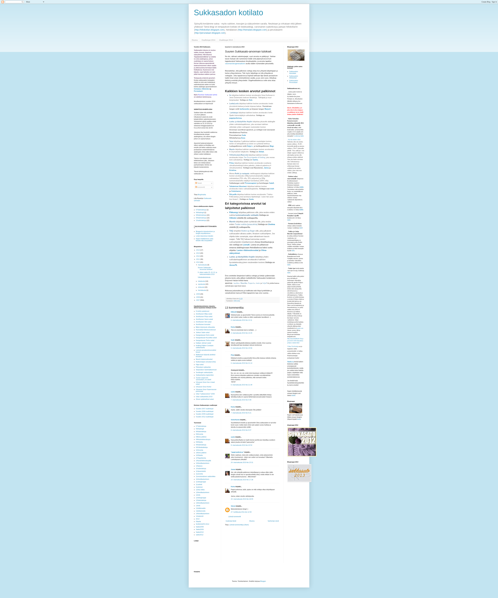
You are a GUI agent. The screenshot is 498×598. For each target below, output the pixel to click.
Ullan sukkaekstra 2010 (204, 397)
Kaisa (233, 327)
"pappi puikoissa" (237, 452)
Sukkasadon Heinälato (293, 72)
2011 (198, 259)
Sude (244, 135)
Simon (233, 506)
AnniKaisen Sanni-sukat (204, 319)
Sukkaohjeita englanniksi (205, 375)
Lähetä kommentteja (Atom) (239, 525)
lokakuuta (201, 281)
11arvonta (199, 474)
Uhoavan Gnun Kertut (203, 387)
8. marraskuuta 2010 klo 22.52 (241, 445)
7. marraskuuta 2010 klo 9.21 (241, 413)
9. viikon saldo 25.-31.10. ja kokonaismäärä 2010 (207, 273)
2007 (198, 300)
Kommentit (201, 187)
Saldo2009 (200, 529)
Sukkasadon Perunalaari (293, 81)
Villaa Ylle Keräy (292, 346)
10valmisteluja (201, 220)
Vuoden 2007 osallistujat (204, 409)
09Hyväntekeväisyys (203, 439)
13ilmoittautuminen (202, 503)
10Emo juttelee (201, 453)
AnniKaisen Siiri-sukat (203, 322)
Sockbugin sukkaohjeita (204, 372)
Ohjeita (198, 521)
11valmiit (199, 484)
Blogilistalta (202, 195)
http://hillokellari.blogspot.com (209, 30)
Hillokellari (205, 89)
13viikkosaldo (201, 508)
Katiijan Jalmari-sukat (203, 343)
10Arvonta (236, 301)
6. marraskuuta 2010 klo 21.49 (241, 385)
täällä (300, 228)
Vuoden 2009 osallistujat (204, 414)
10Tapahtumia (201, 458)
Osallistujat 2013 (226, 40)
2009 (198, 294)
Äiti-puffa (233, 194)
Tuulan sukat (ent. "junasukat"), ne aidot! (203, 379)
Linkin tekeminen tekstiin (204, 236)
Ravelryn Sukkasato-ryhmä (207, 95)
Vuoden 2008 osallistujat (204, 411)
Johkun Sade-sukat (202, 332)
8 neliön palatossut (202, 311)
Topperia (251, 283)
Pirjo (232, 355)
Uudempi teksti (231, 521)
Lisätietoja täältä (299, 136)
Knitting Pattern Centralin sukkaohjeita (204, 346)
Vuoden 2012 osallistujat (204, 417)
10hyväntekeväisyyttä (203, 461)
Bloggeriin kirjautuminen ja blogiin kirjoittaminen (205, 232)
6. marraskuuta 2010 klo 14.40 (241, 333)
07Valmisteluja (201, 210)
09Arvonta (199, 434)
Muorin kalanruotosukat (204, 359)
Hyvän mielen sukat (293, 139)
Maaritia (243, 283)
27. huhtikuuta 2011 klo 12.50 (241, 512)
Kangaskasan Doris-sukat (205, 335)
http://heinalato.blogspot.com (252, 30)
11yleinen (199, 487)
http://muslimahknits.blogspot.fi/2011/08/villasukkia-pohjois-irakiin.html (295, 340)
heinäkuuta (202, 290)
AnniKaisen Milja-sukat (204, 314)
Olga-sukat (199, 364)
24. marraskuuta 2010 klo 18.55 (242, 499)
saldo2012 (199, 535)
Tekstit (199, 183)
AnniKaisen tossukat (203, 324)
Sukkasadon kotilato (228, 12)
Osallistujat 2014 (208, 40)
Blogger (263, 581)
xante (233, 392)
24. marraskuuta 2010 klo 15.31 (242, 462)
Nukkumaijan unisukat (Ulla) (206, 362)
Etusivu (195, 40)
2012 (198, 256)
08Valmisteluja (201, 215)
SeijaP (264, 283)
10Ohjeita (199, 455)
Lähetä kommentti (234, 517)
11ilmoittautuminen (202, 479)
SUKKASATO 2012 (202, 524)
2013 (198, 253)
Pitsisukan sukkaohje (203, 367)
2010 (198, 262)
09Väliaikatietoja (202, 447)
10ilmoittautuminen (202, 463)
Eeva (243, 138)
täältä (301, 187)
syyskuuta (201, 284)
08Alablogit (200, 212)
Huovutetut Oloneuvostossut (206, 330)
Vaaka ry (290, 362)
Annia (258, 283)
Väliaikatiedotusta (204, 277)
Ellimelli (234, 312)
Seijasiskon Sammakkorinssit (206, 370)
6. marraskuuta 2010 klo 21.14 (241, 363)
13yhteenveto (200, 511)
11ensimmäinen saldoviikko (205, 476)
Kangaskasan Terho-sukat (205, 340)
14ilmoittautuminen (202, 514)
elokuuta (201, 287)
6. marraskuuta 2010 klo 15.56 (241, 348)
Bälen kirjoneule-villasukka (205, 327)
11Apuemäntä (201, 471)
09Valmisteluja (201, 218)
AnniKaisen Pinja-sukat (204, 316)
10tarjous (199, 466)
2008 (198, 297)
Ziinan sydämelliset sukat (205, 399)
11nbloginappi (201, 482)
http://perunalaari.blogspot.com (210, 33)
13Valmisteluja (201, 500)
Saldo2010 (200, 532)
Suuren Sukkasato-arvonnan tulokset (205, 268)
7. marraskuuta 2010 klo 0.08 (241, 400)
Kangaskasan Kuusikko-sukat (206, 338)
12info (198, 495)
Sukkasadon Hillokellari (293, 77)
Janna (233, 469)
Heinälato (197, 89)
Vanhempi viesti (273, 521)
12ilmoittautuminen (202, 492)
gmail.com (300, 328)
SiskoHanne (235, 420)
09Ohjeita (199, 442)
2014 (198, 250)
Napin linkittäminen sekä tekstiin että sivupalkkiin (204, 239)
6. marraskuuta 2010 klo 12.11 (241, 320)
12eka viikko (200, 490)
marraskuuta (202, 265)
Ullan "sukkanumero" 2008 (205, 394)
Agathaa (236, 283)
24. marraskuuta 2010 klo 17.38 (242, 480)
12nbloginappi (201, 498)
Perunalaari (198, 91)
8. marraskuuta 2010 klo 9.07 (241, 430)
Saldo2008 (200, 527)
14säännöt (199, 516)
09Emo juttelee (201, 437)
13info (198, 506)
